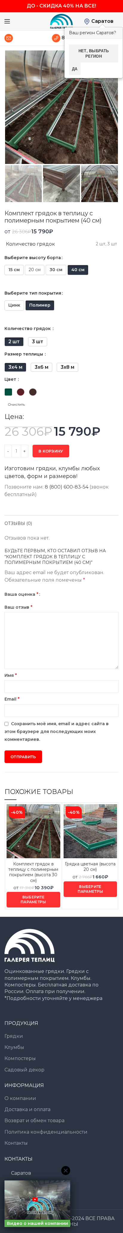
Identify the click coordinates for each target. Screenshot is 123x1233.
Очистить (16, 404)
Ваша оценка (21, 594)
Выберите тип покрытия (32, 293)
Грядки (13, 1036)
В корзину (51, 451)
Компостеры (20, 1058)
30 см (56, 269)
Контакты (16, 1143)
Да (75, 68)
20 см (35, 269)
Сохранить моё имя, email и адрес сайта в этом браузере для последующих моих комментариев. (56, 731)
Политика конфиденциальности (45, 1132)
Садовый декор (24, 1070)
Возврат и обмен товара (34, 1120)
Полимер (39, 305)
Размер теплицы (24, 354)
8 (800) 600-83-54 (66, 487)
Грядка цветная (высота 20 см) (90, 866)
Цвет (10, 379)
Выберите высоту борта (32, 258)
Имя (10, 675)
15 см (14, 269)
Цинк (14, 305)
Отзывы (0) (18, 523)
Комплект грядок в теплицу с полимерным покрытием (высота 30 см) (33, 872)
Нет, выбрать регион (94, 53)
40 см (77, 269)
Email (12, 699)
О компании (20, 1098)
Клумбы (14, 1047)
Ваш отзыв (18, 607)
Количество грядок (28, 328)
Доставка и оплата (27, 1109)
